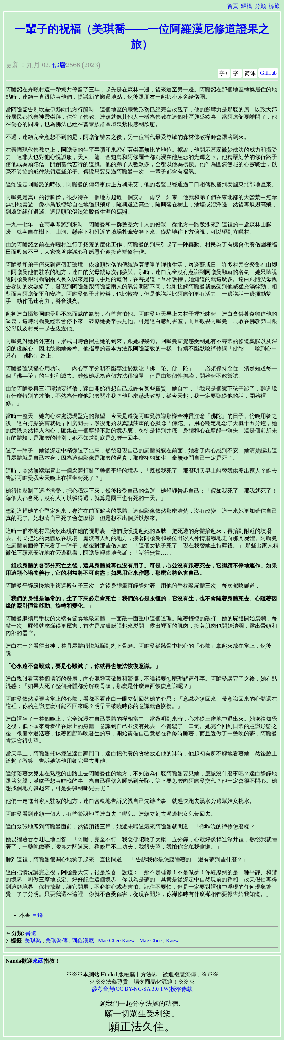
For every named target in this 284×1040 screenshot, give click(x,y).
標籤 (274, 6)
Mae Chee (150, 940)
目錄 (37, 915)
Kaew (172, 940)
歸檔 (246, 6)
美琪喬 (33, 940)
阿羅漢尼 (83, 940)
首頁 (232, 6)
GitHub (268, 73)
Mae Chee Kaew (116, 940)
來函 (38, 961)
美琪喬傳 (56, 940)
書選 (30, 933)
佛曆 (59, 65)
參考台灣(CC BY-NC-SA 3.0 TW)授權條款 (142, 989)
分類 (260, 6)
